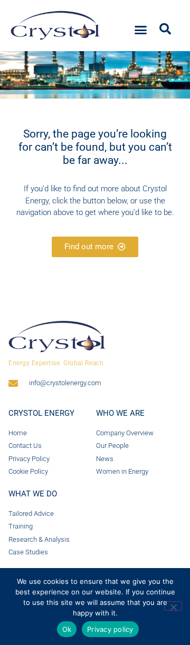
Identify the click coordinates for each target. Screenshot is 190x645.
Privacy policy (110, 629)
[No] (173, 606)
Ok (67, 629)
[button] (141, 30)
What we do (32, 494)
